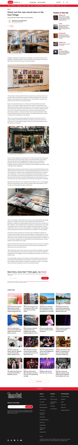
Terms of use (42, 422)
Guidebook (63, 399)
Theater (28, 5)
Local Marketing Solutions (53, 403)
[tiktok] (11, 440)
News (9, 5)
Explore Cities (33, 2)
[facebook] (14, 440)
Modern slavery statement (43, 429)
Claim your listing (53, 399)
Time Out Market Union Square (50, 5)
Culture (24, 5)
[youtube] (21, 440)
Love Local (58, 5)
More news (39, 381)
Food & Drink (19, 5)
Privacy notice (42, 410)
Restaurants (63, 407)
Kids (62, 5)
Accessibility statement (44, 419)
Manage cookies (43, 432)
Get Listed (52, 396)
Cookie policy (42, 417)
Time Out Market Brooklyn (38, 5)
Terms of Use (26, 281)
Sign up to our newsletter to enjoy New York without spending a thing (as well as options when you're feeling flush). (27, 275)
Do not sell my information (42, 414)
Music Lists (63, 404)
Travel (32, 5)
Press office (42, 396)
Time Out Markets (42, 2)
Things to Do (13, 5)
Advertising (52, 406)
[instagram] (8, 440)
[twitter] (18, 440)
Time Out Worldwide (65, 396)
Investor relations (43, 399)
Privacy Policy (32, 281)
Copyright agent (43, 425)
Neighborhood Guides (65, 410)
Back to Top (40, 388)
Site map (41, 436)
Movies (62, 402)
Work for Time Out (43, 404)
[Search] (63, 2)
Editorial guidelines (43, 407)
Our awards (42, 402)
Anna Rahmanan (22, 20)
